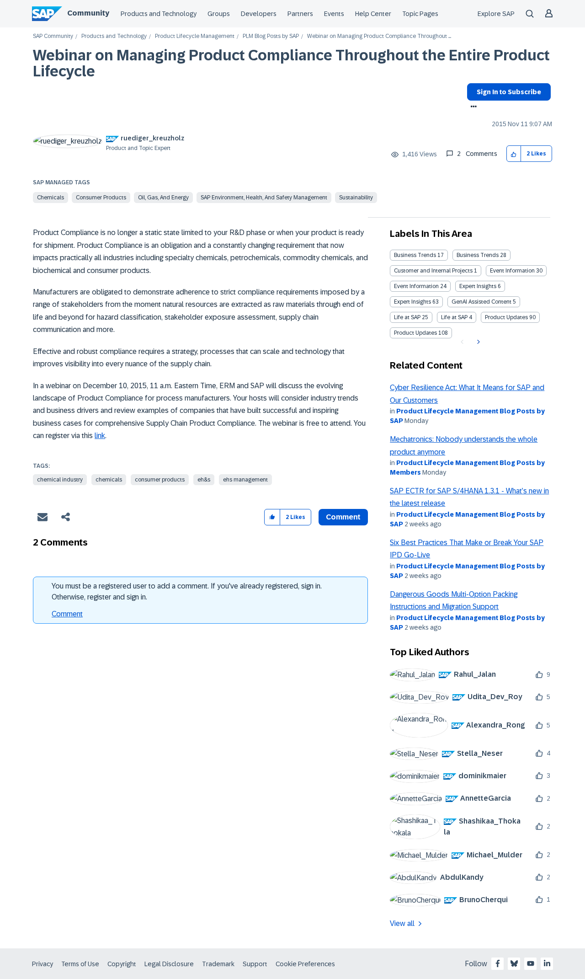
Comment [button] (343, 517)
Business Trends (415, 255)
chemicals (109, 479)
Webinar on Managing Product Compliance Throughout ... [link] (379, 36)
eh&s (203, 479)
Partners (300, 13)
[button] (514, 154)
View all (402, 923)
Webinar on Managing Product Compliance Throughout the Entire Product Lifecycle (291, 63)
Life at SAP (407, 317)
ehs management (245, 479)
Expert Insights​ (412, 302)
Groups (218, 13)
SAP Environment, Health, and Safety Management (264, 197)
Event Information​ (416, 286)
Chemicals (50, 197)
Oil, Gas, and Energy (163, 197)
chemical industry (60, 479)
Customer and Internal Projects (433, 270)
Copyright (121, 964)
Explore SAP (496, 13)
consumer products (160, 479)
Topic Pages (420, 13)
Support (255, 964)
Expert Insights (477, 286)
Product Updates (506, 317)
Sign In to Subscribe (509, 92)
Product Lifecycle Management (194, 36)
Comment (67, 614)
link (100, 435)
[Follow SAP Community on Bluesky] (514, 963)
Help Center (373, 13)
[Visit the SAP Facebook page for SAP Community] (497, 963)
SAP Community (53, 36)
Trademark (218, 964)
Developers (259, 13)
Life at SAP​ (454, 317)
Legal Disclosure (169, 964)
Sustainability (356, 197)
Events (334, 13)
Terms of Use (80, 964)
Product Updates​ (415, 333)
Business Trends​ (478, 255)
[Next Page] (477, 342)
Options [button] (472, 107)
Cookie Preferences (305, 964)
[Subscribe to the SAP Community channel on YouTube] (530, 963)
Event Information (512, 270)
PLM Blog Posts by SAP (271, 36)
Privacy (42, 964)
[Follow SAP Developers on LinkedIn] (547, 963)
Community (88, 13)
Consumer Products (101, 197)
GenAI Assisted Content (481, 302)
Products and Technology (159, 13)
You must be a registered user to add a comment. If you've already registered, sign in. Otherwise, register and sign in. (187, 591)
